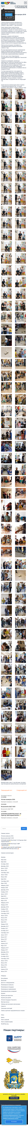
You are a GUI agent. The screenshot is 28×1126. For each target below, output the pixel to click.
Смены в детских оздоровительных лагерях (13, 1010)
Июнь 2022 (4, 877)
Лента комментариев (7, 1021)
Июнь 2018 (4, 920)
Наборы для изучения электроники (10, 1004)
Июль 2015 (4, 971)
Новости (3, 1006)
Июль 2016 (4, 963)
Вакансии (3, 980)
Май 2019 (3, 896)
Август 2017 (4, 935)
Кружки (3, 993)
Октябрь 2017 (5, 930)
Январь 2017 (4, 950)
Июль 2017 (4, 937)
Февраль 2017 (5, 948)
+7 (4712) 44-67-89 (21, 6)
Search (24, 828)
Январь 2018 (4, 924)
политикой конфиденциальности (10, 1115)
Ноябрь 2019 (4, 892)
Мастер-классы (5, 1002)
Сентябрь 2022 (5, 872)
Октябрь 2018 (5, 911)
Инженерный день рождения (9, 991)
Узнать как (14, 1098)
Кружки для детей (6, 997)
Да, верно (8, 14)
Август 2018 (4, 915)
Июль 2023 (4, 870)
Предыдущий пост (6, 790)
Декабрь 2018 (5, 907)
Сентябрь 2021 (5, 881)
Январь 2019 (4, 905)
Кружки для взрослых (7, 995)
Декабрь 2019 (5, 890)
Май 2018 (3, 922)
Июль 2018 (4, 917)
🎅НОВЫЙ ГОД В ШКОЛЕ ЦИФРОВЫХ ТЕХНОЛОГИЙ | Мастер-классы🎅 (11, 848)
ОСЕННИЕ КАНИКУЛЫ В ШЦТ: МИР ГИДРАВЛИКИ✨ (10, 844)
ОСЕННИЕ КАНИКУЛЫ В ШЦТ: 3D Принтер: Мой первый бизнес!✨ (13, 841)
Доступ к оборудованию (7, 982)
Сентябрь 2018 (5, 913)
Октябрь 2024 (5, 864)
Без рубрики (4, 978)
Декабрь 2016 (5, 952)
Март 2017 (4, 945)
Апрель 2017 (4, 943)
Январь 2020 (4, 887)
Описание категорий (6, 1008)
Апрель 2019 (4, 898)
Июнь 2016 (4, 965)
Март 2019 (4, 900)
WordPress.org (4, 1024)
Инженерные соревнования (8, 989)
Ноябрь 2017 (4, 928)
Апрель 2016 (4, 969)
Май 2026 (3, 859)
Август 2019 (4, 894)
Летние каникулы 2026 (7, 836)
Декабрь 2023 (5, 866)
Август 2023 (4, 868)
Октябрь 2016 (5, 956)
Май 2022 (3, 879)
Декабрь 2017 (5, 926)
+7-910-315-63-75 (21, 7)
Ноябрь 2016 (4, 954)
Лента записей (5, 1019)
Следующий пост (22, 790)
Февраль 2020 (5, 885)
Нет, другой (9, 17)
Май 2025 (3, 862)
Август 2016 (4, 960)
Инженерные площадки (7, 987)
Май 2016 (3, 967)
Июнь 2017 (4, 939)
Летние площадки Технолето (9, 1000)
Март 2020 (4, 883)
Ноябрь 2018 (4, 909)
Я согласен (14, 1121)
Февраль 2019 (5, 902)
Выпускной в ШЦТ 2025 (7, 838)
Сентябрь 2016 (5, 958)
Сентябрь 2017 (5, 932)
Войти (2, 1017)
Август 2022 (4, 874)
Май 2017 (3, 941)
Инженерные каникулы (7, 984)
